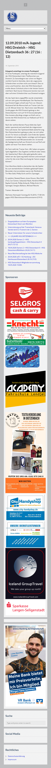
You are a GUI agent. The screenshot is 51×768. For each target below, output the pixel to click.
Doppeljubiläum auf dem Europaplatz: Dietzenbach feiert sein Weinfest (22, 222)
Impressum (12, 759)
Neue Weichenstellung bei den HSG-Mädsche (25, 253)
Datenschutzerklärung (16, 756)
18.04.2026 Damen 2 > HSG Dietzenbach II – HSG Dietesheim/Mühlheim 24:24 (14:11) (26, 249)
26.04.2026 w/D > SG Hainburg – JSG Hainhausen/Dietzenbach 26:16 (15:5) (22, 258)
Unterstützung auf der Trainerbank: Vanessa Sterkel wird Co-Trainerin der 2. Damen (24, 228)
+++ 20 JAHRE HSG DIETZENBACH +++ (22, 236)
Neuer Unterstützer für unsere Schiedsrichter (25, 233)
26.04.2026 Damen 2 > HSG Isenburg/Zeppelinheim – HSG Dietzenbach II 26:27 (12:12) (25, 242)
